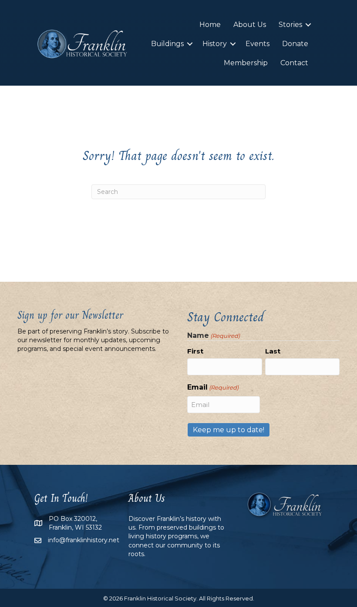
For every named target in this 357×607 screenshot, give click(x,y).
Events (257, 44)
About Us (249, 24)
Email (213, 387)
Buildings (167, 44)
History (214, 44)
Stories (290, 24)
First (195, 351)
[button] (308, 24)
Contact (294, 63)
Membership (246, 63)
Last (272, 351)
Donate (295, 44)
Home (210, 24)
